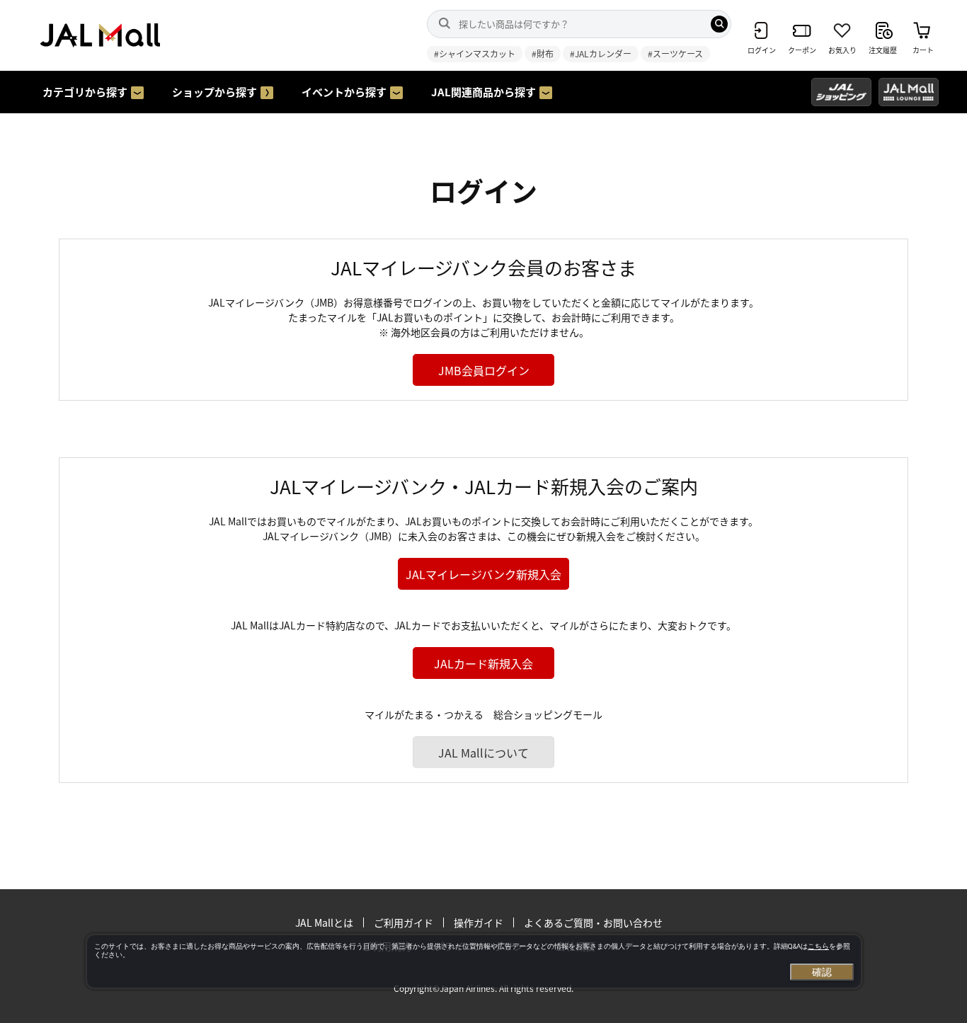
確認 (822, 972)
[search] (719, 24)
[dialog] (474, 961)
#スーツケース (675, 53)
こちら (818, 946)
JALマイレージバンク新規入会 (483, 574)
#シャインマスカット (474, 53)
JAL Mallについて (483, 752)
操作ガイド (478, 922)
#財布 (543, 53)
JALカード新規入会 (483, 663)
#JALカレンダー (600, 53)
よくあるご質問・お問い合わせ (593, 922)
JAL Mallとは (324, 922)
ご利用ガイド (403, 922)
